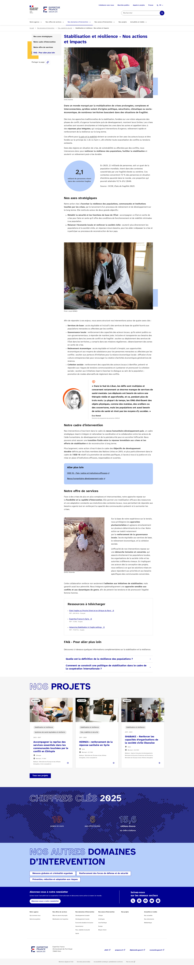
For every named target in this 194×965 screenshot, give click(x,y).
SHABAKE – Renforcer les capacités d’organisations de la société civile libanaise (141, 739)
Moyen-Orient (102, 930)
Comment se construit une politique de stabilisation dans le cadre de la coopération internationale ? (106, 667)
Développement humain (82, 919)
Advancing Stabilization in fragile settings (85, 627)
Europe (100, 926)
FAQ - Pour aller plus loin (44, 53)
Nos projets (123, 22)
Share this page (47, 62)
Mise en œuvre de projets (60, 915)
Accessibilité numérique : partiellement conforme (108, 962)
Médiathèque (148, 922)
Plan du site (129, 962)
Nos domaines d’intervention (78, 22)
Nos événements (149, 919)
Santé (77, 933)
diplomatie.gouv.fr (136, 950)
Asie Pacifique (102, 922)
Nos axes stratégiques (42, 37)
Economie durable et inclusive (84, 922)
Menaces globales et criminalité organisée (52, 873)
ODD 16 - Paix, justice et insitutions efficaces (87, 473)
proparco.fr (119, 950)
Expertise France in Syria (79, 619)
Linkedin (139, 901)
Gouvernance (79, 926)
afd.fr (106, 950)
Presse (150, 5)
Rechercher (162, 13)
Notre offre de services (43, 47)
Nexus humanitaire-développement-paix (85, 479)
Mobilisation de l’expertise (60, 919)
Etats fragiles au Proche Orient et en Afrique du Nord (90, 611)
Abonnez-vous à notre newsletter (45, 901)
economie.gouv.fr (156, 950)
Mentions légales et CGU (66, 962)
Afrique (100, 915)
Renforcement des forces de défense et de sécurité (103, 873)
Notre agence (34, 22)
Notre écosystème (35, 919)
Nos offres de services (53, 22)
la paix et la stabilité (88, 137)
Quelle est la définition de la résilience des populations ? (99, 659)
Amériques (101, 919)
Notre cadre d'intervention (44, 42)
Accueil (32, 28)
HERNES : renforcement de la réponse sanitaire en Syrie (96, 744)
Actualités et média (137, 22)
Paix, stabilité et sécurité (65, 28)
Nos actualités (148, 915)
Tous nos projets (40, 776)
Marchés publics (123, 5)
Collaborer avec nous (106, 5)
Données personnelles (83, 962)
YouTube (152, 901)
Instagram (158, 901)
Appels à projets (139, 5)
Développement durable (82, 915)
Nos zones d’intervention (103, 22)
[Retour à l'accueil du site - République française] (52, 9)
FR (160, 5)
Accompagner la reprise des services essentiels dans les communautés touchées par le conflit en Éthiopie (50, 747)
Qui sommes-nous (35, 915)
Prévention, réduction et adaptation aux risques (55, 879)
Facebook (145, 901)
